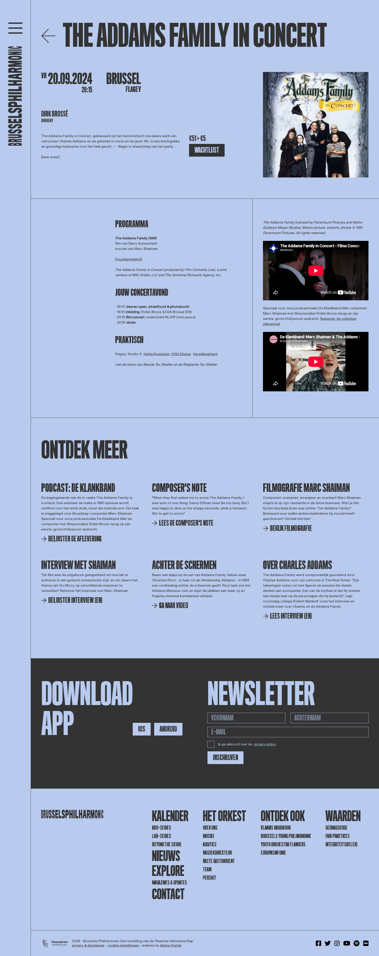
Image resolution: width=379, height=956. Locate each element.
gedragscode (336, 828)
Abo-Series (161, 828)
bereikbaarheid (205, 354)
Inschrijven (225, 757)
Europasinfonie (273, 853)
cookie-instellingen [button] (124, 945)
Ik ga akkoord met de (247, 744)
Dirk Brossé (54, 114)
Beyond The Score (167, 844)
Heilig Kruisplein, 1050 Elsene (167, 354)
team (207, 869)
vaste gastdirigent (219, 861)
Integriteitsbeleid (341, 844)
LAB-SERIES (161, 836)
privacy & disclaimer (88, 945)
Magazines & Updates (169, 882)
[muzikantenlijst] (128, 259)
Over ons (210, 828)
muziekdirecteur (217, 853)
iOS (141, 729)
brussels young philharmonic (286, 836)
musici (208, 836)
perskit (209, 878)
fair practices (337, 836)
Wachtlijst (207, 150)
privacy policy (265, 744)
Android (168, 729)
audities (209, 844)
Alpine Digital (170, 945)
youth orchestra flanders (283, 844)
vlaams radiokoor (276, 828)
